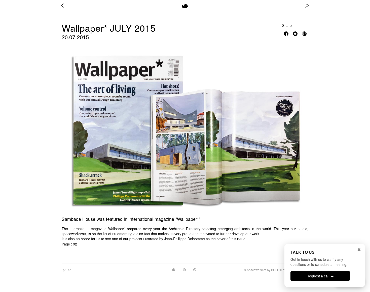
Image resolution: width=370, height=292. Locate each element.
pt (64, 270)
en (69, 270)
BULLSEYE (279, 270)
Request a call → (320, 275)
